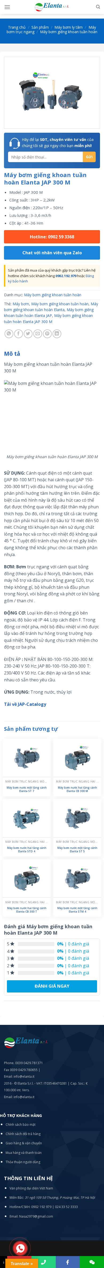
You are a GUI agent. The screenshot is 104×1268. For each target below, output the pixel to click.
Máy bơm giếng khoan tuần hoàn (68, 31)
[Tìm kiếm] (98, 7)
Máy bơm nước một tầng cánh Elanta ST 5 (77, 849)
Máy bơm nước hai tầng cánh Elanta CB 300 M (77, 789)
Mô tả (12, 353)
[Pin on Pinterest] (47, 333)
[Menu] (7, 7)
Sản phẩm (40, 27)
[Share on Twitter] (28, 333)
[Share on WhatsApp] (9, 333)
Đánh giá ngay (52, 986)
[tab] (52, 354)
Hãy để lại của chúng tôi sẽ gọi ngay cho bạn (58, 142)
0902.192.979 (65, 275)
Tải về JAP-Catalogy (25, 704)
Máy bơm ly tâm (68, 27)
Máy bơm (21, 303)
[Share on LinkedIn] (57, 333)
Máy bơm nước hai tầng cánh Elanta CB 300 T (26, 909)
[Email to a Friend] (37, 333)
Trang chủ (17, 27)
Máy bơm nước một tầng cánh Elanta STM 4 (77, 909)
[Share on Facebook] (18, 333)
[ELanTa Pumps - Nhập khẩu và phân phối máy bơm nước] (52, 7)
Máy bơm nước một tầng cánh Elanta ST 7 (27, 789)
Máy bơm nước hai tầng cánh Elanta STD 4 (26, 849)
